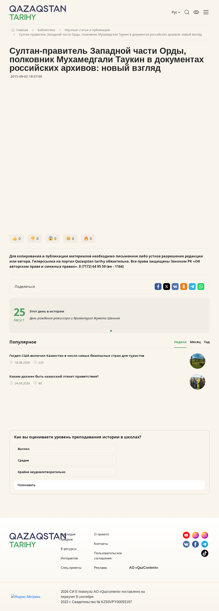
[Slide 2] (111, 331)
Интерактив (69, 558)
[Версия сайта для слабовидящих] (196, 12)
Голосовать (27, 485)
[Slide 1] (108, 331)
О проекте (101, 534)
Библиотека (46, 30)
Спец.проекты (71, 567)
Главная (22, 30)
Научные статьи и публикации (87, 30)
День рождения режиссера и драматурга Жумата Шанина (75, 318)
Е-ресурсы (69, 549)
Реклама (100, 567)
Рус (175, 12)
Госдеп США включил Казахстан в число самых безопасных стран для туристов (76, 355)
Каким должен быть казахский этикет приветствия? (54, 376)
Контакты (101, 543)
